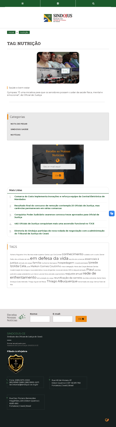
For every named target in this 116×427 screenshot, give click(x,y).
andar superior (39, 255)
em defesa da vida (49, 258)
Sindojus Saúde (19, 129)
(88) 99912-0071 (32, 382)
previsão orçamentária (57, 274)
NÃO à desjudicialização (77, 270)
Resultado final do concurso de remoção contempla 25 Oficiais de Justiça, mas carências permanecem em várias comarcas (57, 207)
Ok (57, 175)
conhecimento (72, 254)
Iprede (93, 262)
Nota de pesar (19, 124)
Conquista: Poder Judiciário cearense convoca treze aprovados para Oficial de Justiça (56, 216)
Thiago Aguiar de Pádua (37, 282)
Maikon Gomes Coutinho (46, 266)
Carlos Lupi (49, 255)
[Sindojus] (58, 18)
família (37, 262)
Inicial (11, 32)
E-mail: (56, 314)
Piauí (90, 269)
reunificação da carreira (68, 277)
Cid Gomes (57, 255)
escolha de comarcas (76, 259)
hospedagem (66, 262)
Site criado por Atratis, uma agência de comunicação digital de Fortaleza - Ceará (107, 420)
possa (19, 274)
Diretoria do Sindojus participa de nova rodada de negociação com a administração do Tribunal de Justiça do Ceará (59, 232)
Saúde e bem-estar (19, 87)
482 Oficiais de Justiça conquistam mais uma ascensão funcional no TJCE (54, 223)
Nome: (33, 314)
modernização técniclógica (20, 270)
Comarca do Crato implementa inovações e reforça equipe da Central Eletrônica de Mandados (59, 198)
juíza (28, 267)
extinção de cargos (25, 263)
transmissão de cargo (86, 282)
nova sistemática (36, 270)
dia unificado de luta (22, 259)
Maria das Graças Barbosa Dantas (86, 267)
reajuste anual (73, 273)
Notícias (15, 135)
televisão (24, 282)
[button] (22, 3)
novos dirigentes (49, 270)
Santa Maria (101, 278)
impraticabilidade (81, 263)
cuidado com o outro (91, 255)
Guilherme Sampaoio (49, 263)
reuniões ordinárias (89, 278)
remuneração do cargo (45, 278)
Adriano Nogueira (16, 255)
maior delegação (68, 267)
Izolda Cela (18, 266)
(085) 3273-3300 (22, 380)
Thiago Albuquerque (62, 281)
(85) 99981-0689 (16, 382)
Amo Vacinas (28, 255)
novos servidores (62, 270)
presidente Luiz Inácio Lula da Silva (35, 274)
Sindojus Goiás (15, 282)
